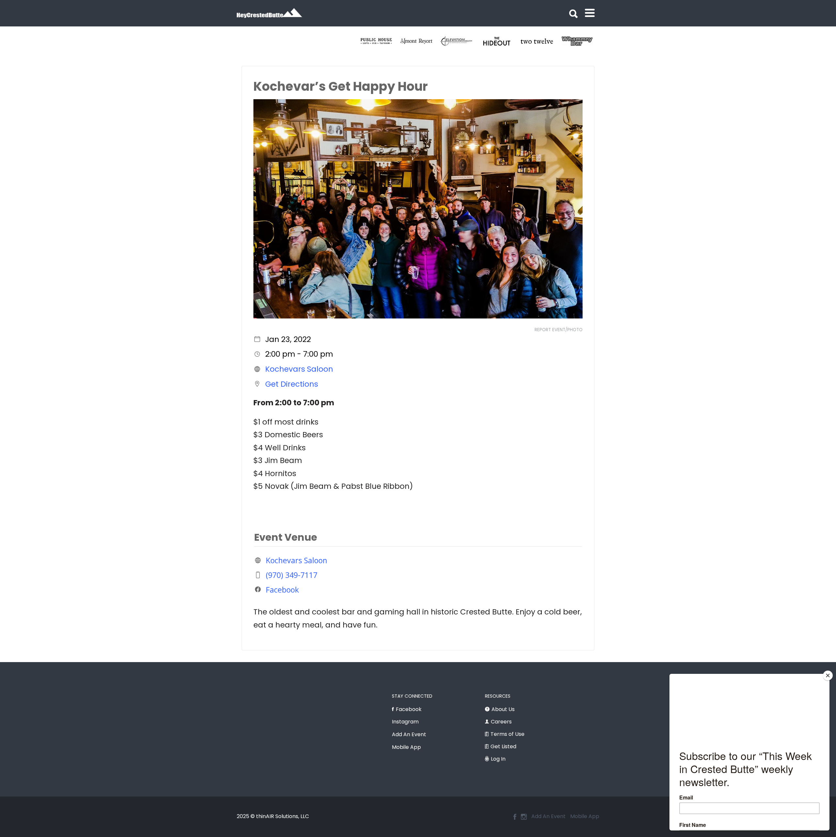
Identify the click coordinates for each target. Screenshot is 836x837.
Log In (498, 759)
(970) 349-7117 (291, 575)
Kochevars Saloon (299, 369)
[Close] (828, 675)
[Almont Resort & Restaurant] (528, 41)
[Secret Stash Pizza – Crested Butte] (408, 41)
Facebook (282, 589)
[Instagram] (524, 817)
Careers (501, 721)
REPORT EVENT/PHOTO (559, 330)
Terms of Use (507, 734)
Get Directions (291, 384)
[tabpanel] (367, 41)
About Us (503, 709)
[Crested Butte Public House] (488, 41)
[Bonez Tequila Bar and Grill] (448, 41)
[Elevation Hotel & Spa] (568, 41)
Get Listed (503, 746)
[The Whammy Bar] (367, 41)
